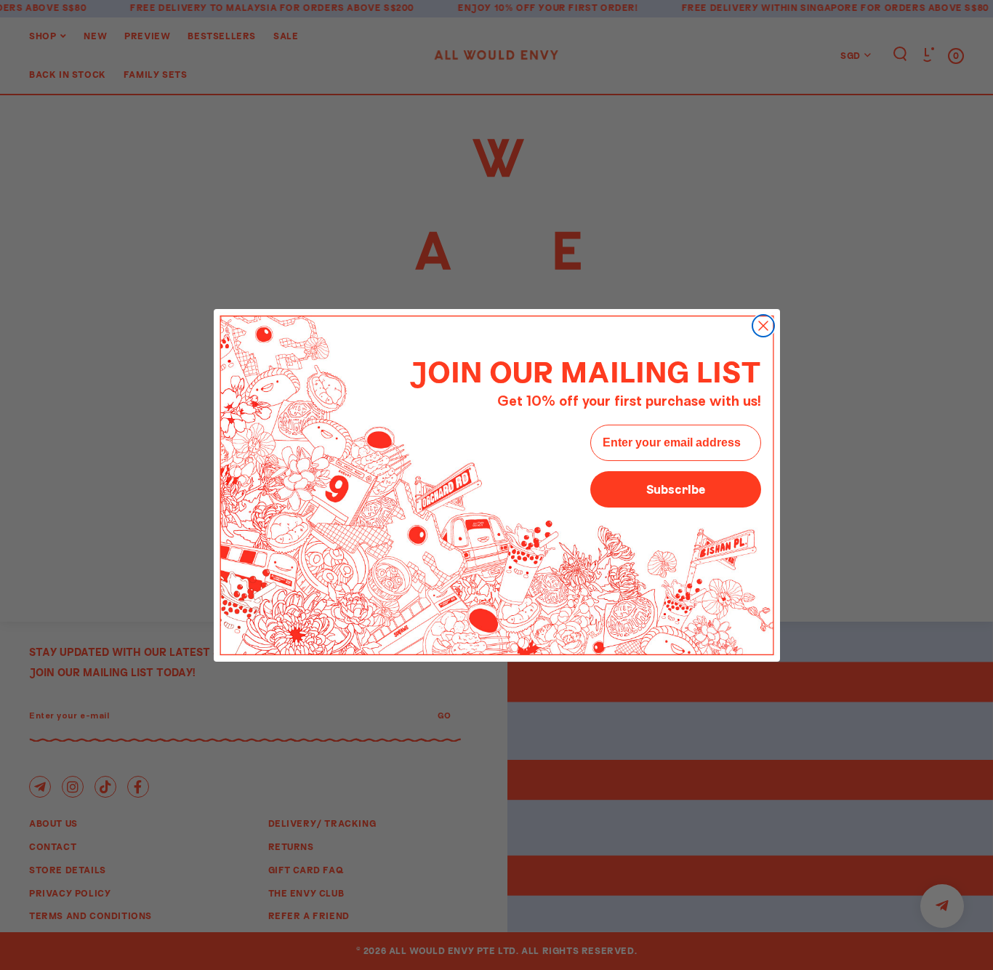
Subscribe (675, 489)
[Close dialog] (763, 326)
